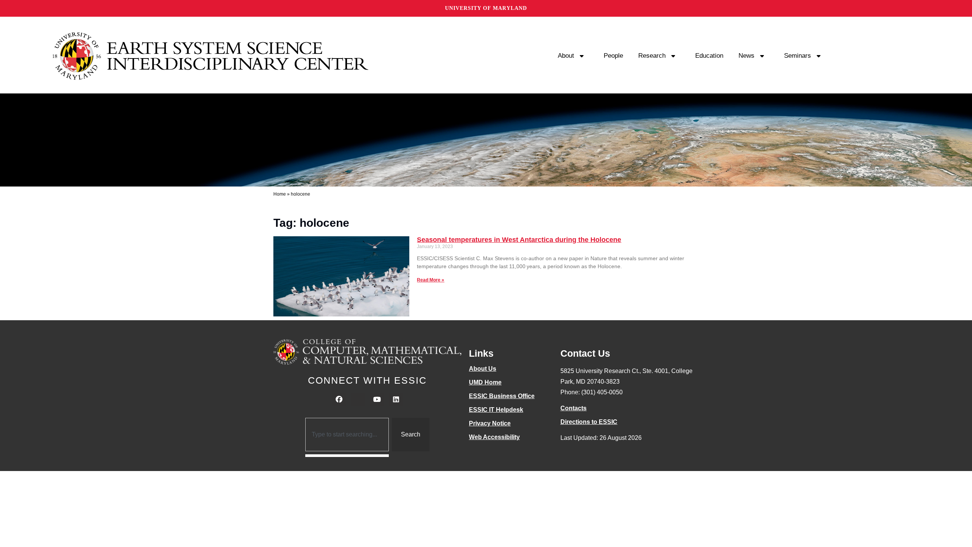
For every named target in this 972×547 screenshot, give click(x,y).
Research (652, 55)
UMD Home (485, 382)
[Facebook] (339, 399)
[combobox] (347, 434)
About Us (482, 368)
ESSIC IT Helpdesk (496, 409)
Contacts (573, 408)
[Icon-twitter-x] (358, 399)
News (746, 55)
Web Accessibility (494, 437)
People (613, 55)
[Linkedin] (396, 399)
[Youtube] (377, 399)
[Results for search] (347, 455)
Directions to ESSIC (588, 422)
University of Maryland (486, 8)
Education (709, 55)
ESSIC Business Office (502, 396)
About (566, 55)
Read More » (430, 280)
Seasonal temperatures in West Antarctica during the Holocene (519, 239)
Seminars (797, 55)
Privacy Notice (490, 423)
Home (279, 194)
